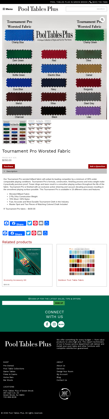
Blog (59, 377)
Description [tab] (12, 171)
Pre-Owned (8, 366)
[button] (102, 19)
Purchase (8, 166)
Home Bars (8, 377)
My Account (62, 374)
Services (60, 369)
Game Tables (9, 371)
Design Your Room (65, 371)
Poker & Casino (10, 374)
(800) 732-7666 (100, 2)
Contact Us (62, 380)
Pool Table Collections (13, 369)
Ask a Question (97, 166)
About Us (61, 366)
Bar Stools (8, 380)
